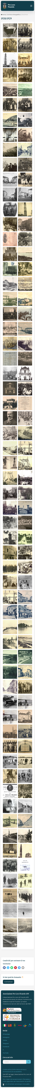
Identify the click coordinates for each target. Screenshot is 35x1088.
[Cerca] (28, 1062)
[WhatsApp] (11, 967)
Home (4, 14)
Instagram (6, 1037)
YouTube (5, 1053)
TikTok (5, 1040)
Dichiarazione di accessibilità (12, 1071)
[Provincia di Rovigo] (15, 1025)
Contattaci (8, 982)
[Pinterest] (15, 967)
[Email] (23, 967)
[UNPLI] (30, 1025)
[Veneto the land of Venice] (12, 1010)
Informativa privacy (19, 1069)
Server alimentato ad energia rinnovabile (16, 1084)
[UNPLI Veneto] (25, 1025)
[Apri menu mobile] (31, 6)
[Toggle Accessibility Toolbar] (3, 1085)
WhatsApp (6, 1034)
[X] (8, 967)
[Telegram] (19, 967)
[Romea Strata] (12, 1017)
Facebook (6, 1046)
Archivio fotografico (13, 14)
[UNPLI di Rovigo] (20, 1025)
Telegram (6, 1043)
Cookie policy (7, 1069)
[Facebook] (4, 967)
